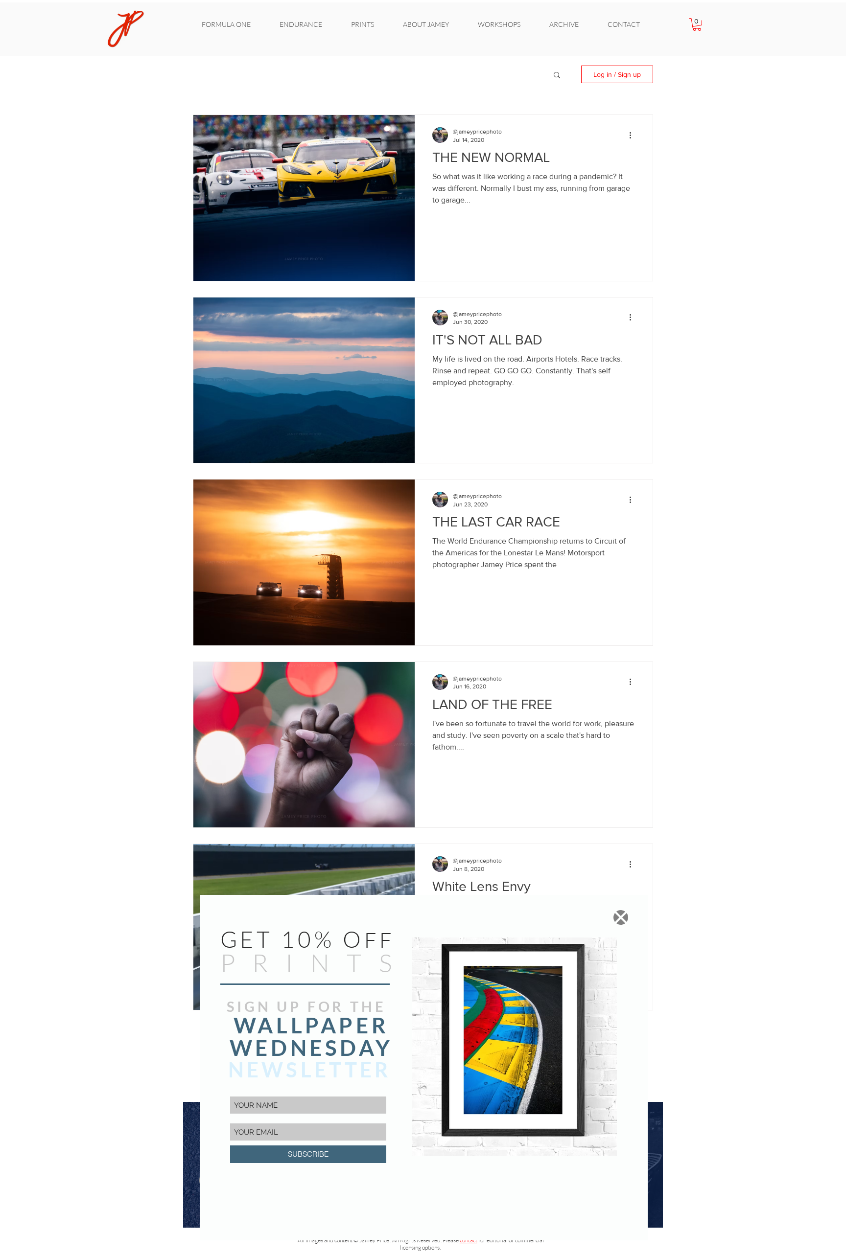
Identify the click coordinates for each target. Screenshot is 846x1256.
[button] (620, 917)
